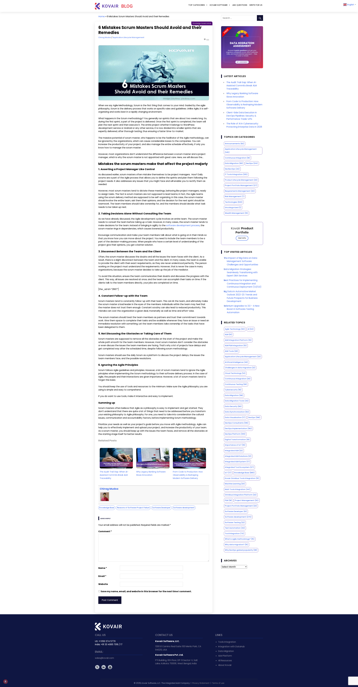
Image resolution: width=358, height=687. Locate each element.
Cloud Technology (235, 373)
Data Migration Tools (237, 401)
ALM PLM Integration (236, 345)
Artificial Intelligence (236, 362)
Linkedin (103, 667)
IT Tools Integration (236, 174)
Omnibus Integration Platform (241, 495)
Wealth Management (236, 213)
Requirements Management (240, 191)
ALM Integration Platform (238, 340)
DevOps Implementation (238, 428)
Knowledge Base (106, 507)
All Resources (225, 660)
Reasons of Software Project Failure (133, 507)
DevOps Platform (235, 434)
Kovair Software (219, 5)
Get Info (242, 238)
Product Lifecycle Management (241, 180)
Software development (184, 507)
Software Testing (235, 522)
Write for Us (255, 5)
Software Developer (161, 507)
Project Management (247, 500)
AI (251, 329)
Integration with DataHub (231, 646)
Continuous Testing (236, 384)
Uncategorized (233, 207)
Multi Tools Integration (237, 489)
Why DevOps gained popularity (241, 550)
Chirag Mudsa (104, 37)
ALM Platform (225, 655)
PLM (228, 500)
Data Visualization (235, 417)
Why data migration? (236, 544)
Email (102, 576)
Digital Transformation (237, 439)
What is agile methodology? (240, 539)
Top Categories (196, 5)
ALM (228, 334)
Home (101, 16)
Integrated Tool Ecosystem (239, 467)
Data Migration (234, 163)
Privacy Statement (200, 683)
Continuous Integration (237, 158)
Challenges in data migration (240, 367)
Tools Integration (227, 641)
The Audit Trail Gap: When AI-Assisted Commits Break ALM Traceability (114, 475)
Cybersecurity (233, 390)
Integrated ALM (234, 450)
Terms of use (218, 683)
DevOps (252, 163)
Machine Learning (235, 484)
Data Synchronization (237, 412)
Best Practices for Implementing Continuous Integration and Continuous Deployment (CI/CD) (242, 283)
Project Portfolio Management (241, 185)
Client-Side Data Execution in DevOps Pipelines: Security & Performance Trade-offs (241, 115)
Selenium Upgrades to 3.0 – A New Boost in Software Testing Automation (242, 309)
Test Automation (235, 528)
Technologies (233, 202)
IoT (228, 472)
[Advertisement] (242, 591)
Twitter (97, 667)
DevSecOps (232, 169)
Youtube (109, 667)
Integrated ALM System (237, 461)
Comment (105, 531)
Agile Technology (235, 329)
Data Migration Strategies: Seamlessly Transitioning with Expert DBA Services (241, 272)
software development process (183, 225)
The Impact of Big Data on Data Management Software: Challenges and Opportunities (241, 261)
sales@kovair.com (104, 658)
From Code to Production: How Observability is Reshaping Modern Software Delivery (188, 475)
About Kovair (225, 665)
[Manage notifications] (5, 681)
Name (102, 568)
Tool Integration (234, 533)
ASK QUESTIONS (239, 5)
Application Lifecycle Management (128, 37)
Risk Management (235, 196)
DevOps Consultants (237, 423)
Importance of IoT (235, 445)
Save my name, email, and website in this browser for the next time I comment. (146, 591)
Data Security (233, 406)
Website (103, 584)
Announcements (234, 143)
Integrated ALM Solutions (238, 456)
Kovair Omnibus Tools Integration (242, 478)
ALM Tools (231, 351)
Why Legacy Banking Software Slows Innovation (151, 473)
